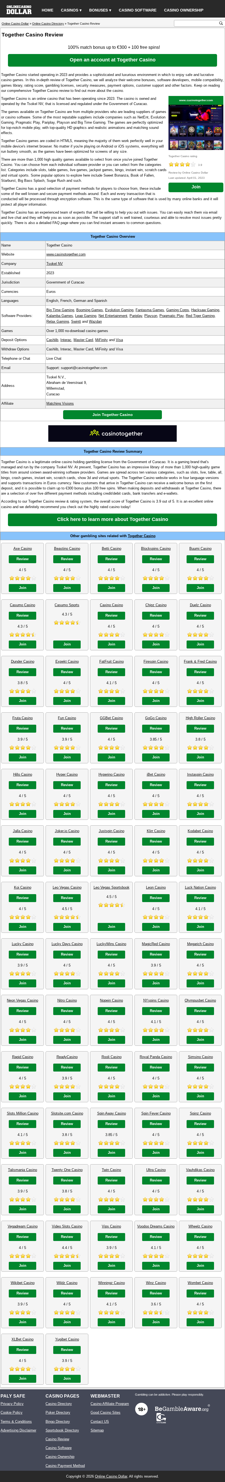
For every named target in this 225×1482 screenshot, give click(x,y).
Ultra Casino (156, 1170)
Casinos (69, 10)
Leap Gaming (85, 316)
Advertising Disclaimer (18, 1430)
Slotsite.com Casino (67, 1113)
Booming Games (89, 310)
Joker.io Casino (67, 831)
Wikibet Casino (23, 1283)
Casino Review (57, 1439)
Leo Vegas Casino (67, 887)
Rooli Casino (112, 1057)
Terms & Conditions (16, 1421)
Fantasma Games (150, 310)
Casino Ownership (183, 10)
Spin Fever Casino (156, 1113)
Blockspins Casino (156, 548)
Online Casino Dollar (111, 1476)
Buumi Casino (200, 548)
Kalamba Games (59, 316)
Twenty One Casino (67, 1170)
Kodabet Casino (200, 831)
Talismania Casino (22, 1170)
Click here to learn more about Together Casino (112, 519)
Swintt (76, 321)
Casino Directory (59, 1404)
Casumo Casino (22, 605)
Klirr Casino (156, 831)
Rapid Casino (22, 1057)
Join (196, 187)
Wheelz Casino (200, 1226)
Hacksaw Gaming (205, 310)
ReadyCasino (67, 1057)
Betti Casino (111, 548)
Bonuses (98, 10)
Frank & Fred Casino (200, 661)
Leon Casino (156, 887)
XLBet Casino (22, 1339)
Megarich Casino (200, 944)
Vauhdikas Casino (200, 1170)
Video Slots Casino (67, 1226)
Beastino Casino (67, 548)
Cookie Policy (11, 1412)
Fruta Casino (22, 718)
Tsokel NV (54, 264)
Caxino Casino (111, 605)
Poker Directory (58, 1412)
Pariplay (136, 316)
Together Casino (142, 536)
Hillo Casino (22, 774)
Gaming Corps (177, 310)
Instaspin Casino (200, 774)
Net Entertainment (113, 316)
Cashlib (52, 340)
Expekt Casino (67, 661)
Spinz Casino (200, 1113)
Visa (119, 340)
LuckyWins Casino (111, 944)
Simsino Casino (200, 1057)
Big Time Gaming (60, 310)
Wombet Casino (200, 1283)
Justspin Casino (111, 831)
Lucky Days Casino (67, 944)
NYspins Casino (156, 1000)
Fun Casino (67, 718)
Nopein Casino (111, 1000)
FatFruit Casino (111, 661)
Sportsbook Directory (62, 1430)
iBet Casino (156, 774)
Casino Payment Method (65, 1466)
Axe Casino (22, 548)
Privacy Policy (12, 1404)
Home (47, 10)
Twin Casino (111, 1170)
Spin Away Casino (111, 1113)
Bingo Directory (58, 1421)
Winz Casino (156, 1283)
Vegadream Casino (23, 1226)
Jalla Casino (22, 831)
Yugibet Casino (67, 1339)
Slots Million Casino (22, 1113)
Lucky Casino (22, 944)
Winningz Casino (111, 1283)
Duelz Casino (200, 605)
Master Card (83, 340)
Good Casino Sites (105, 1412)
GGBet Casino (111, 718)
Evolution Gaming (119, 310)
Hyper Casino (67, 774)
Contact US (100, 1421)
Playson (150, 316)
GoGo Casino (156, 718)
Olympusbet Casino (200, 1000)
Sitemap (97, 1430)
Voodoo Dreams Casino (156, 1226)
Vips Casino (111, 1226)
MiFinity (101, 340)
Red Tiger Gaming (200, 316)
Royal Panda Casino (156, 1057)
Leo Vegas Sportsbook (112, 887)
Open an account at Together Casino (113, 60)
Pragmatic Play (171, 316)
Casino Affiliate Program (110, 1404)
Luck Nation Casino (200, 887)
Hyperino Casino (112, 774)
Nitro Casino (67, 1000)
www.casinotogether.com (196, 100)
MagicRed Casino (156, 944)
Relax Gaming (57, 321)
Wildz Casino (67, 1283)
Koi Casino (22, 887)
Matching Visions (60, 403)
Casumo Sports (67, 605)
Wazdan (95, 321)
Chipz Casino (156, 605)
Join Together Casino (112, 414)
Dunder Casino (22, 661)
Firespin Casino (156, 661)
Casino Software (137, 10)
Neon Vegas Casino (22, 1000)
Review (22, 559)
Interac (65, 340)
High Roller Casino (200, 718)
